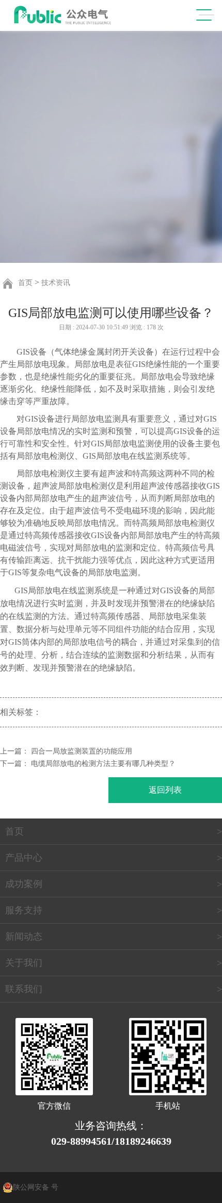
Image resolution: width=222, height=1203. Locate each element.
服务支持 (23, 910)
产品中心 (23, 858)
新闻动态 (23, 936)
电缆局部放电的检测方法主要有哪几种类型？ (103, 763)
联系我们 (23, 989)
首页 (25, 283)
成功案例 (23, 884)
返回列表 (165, 790)
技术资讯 (55, 283)
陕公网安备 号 (35, 1187)
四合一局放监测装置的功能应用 (81, 751)
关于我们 (23, 963)
